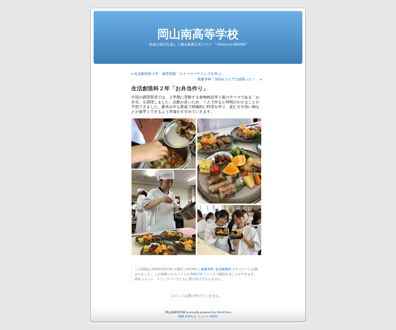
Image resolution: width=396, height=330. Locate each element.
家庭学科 (207, 269)
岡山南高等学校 (198, 34)
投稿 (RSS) (185, 316)
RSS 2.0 (196, 274)
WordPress (224, 312)
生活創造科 (223, 269)
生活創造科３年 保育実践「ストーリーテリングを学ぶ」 (179, 74)
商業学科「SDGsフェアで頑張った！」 (228, 79)
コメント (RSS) (207, 316)
